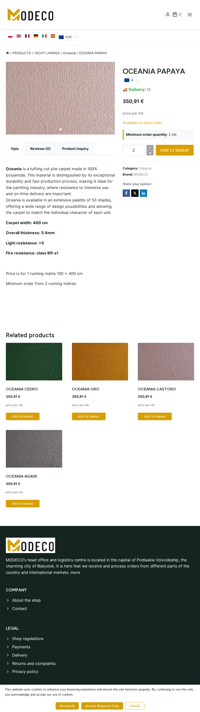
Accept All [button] (67, 706)
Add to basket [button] (22, 416)
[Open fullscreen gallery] (110, 130)
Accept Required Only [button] (102, 706)
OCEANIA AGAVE (21, 476)
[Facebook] (126, 193)
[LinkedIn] (143, 193)
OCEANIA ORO (85, 389)
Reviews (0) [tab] (40, 149)
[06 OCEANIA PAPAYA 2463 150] (60, 98)
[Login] (167, 14)
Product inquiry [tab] (75, 149)
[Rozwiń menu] (189, 14)
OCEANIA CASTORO (157, 389)
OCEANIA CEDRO (22, 389)
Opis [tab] (15, 149)
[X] (135, 193)
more (75, 572)
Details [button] (135, 706)
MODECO (141, 174)
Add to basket (174, 150)
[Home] (7, 53)
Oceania (145, 168)
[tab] (60, 129)
